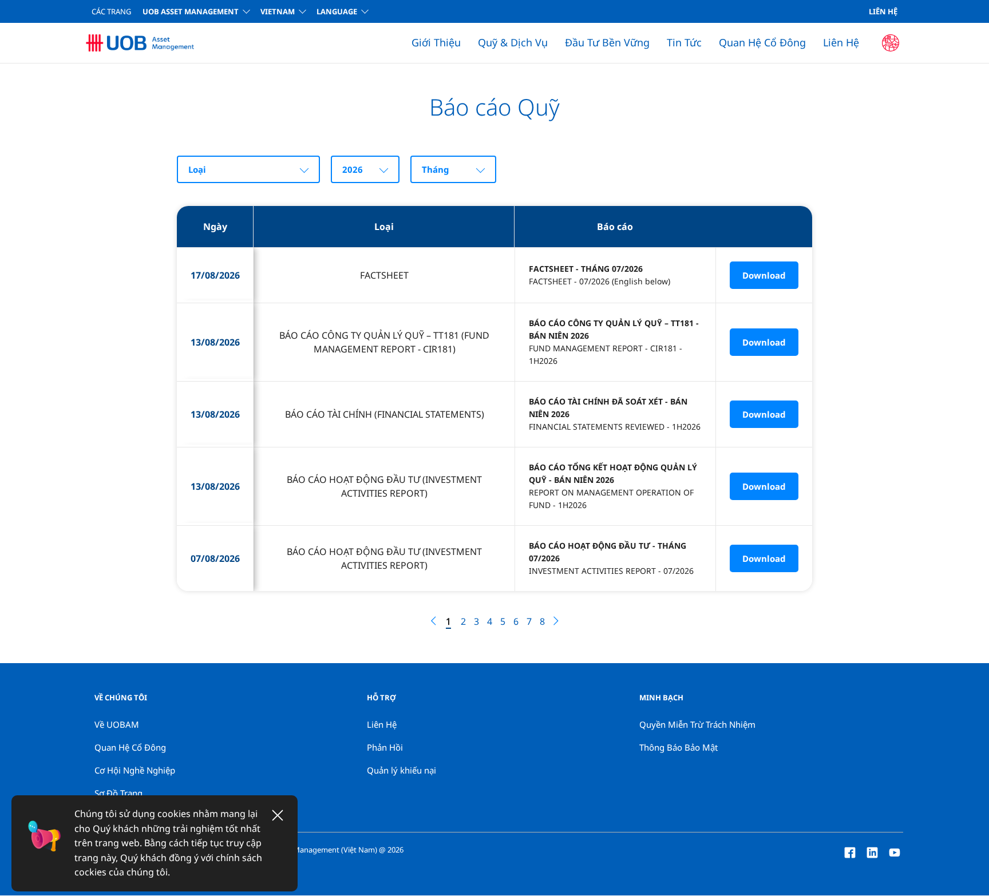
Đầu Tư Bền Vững (607, 42)
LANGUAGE (337, 11)
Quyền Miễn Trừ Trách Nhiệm (697, 724)
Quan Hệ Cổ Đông (762, 42)
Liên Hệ (883, 11)
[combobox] (248, 169)
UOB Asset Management (191, 11)
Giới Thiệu (436, 42)
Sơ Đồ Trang (118, 793)
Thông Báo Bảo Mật (678, 747)
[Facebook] (850, 851)
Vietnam (277, 11)
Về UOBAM (116, 724)
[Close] (277, 815)
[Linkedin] (872, 851)
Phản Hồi (385, 747)
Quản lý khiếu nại (401, 770)
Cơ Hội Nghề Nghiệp (134, 770)
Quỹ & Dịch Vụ (513, 42)
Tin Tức (684, 42)
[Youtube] (894, 851)
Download (764, 275)
